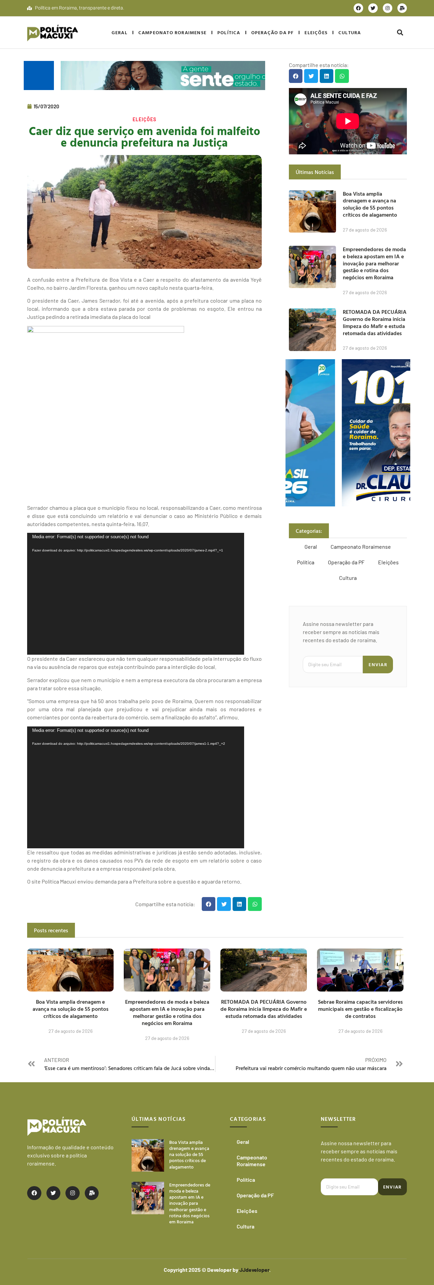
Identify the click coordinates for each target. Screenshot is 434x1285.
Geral (119, 32)
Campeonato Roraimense (172, 32)
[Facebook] (358, 8)
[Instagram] (387, 8)
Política (228, 32)
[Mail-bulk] (402, 8)
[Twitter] (373, 8)
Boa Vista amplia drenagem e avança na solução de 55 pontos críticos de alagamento (370, 204)
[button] (400, 32)
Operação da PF (272, 32)
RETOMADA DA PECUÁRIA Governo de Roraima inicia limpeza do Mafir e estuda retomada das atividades (375, 322)
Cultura (349, 32)
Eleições (316, 32)
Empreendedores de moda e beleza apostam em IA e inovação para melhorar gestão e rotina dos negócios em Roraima (374, 263)
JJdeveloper (254, 1269)
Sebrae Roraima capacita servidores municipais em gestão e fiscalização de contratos (360, 1009)
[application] (135, 594)
